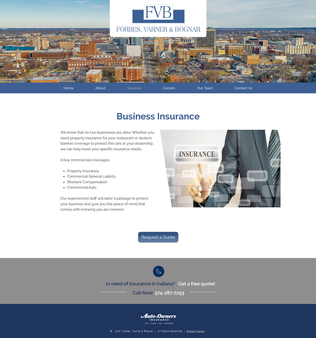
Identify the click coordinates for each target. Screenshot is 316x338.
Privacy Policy (196, 331)
